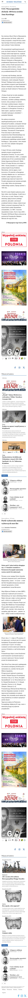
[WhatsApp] (14, 28)
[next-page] (5, 514)
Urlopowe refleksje (16, 480)
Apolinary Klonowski (14, 500)
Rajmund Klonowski (13, 490)
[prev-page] (2, 514)
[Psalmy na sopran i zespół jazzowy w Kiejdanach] (14, 416)
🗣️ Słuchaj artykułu (6, 22)
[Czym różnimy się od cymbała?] (5, 499)
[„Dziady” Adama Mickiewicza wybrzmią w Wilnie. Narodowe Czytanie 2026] (14, 385)
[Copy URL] (21, 28)
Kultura (4, 393)
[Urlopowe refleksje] (5, 482)
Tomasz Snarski (23, 473)
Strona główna (5, 6)
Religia (3, 455)
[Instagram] (19, 367)
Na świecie (13, 6)
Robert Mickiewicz (13, 473)
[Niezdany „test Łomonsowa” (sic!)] (5, 507)
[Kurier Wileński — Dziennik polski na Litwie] (14, 1)
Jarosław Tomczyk (13, 481)
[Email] (18, 28)
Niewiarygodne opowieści (18, 488)
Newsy (3, 424)
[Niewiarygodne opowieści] (5, 491)
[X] (11, 28)
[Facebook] (7, 28)
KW (5, 18)
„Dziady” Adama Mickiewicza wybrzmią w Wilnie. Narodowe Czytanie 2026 (12, 397)
